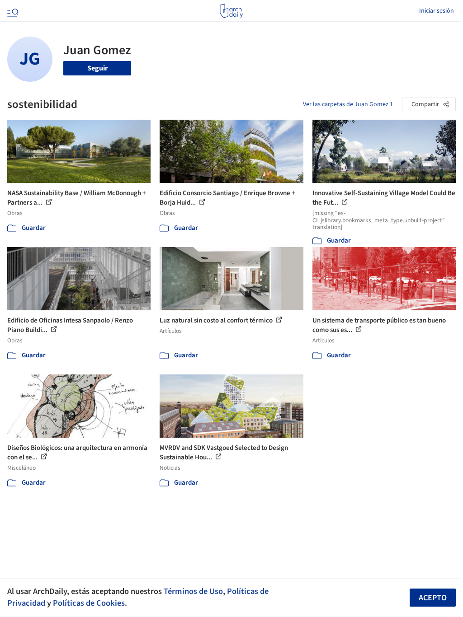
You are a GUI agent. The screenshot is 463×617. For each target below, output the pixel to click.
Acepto (433, 597)
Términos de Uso (193, 591)
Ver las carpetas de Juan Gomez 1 (348, 104)
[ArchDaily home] (231, 11)
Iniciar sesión (436, 11)
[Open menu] (11, 11)
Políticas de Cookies (89, 603)
